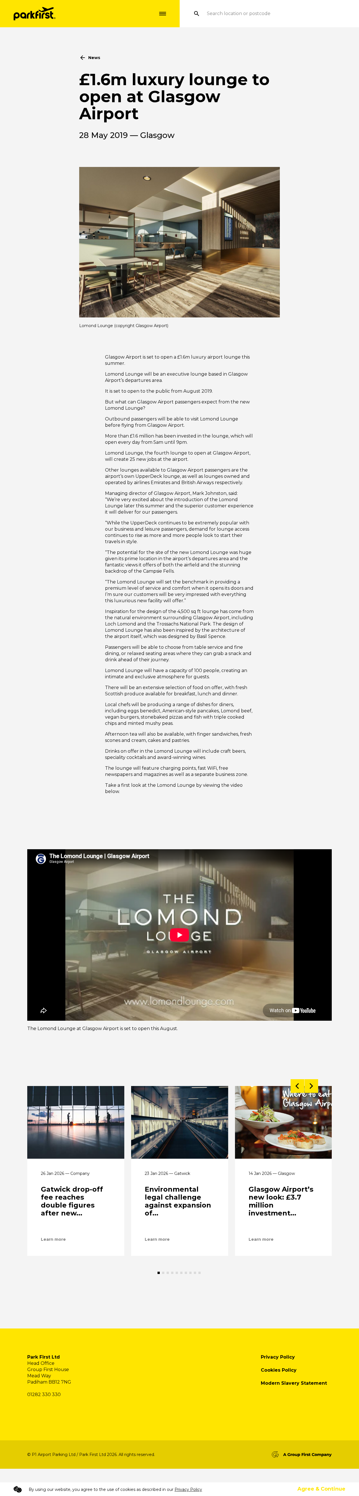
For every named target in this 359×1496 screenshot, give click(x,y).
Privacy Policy (278, 1357)
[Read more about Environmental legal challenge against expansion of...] (179, 1122)
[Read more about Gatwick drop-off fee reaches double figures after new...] (75, 1122)
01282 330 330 (44, 1394)
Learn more (53, 1239)
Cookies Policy (279, 1370)
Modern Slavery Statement (294, 1383)
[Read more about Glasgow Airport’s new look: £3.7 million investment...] (283, 1122)
